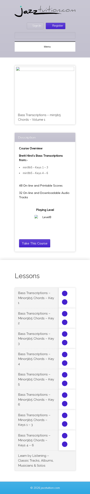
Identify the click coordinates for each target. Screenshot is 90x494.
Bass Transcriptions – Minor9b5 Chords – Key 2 (36, 318)
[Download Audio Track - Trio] (64, 293)
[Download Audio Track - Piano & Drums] (64, 302)
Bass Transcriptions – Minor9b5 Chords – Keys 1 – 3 (34, 420)
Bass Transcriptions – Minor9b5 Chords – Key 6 (36, 399)
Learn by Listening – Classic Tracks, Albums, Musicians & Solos (36, 460)
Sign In (36, 25)
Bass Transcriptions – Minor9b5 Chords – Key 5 (36, 379)
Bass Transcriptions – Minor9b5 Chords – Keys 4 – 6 (34, 440)
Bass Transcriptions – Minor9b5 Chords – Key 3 (36, 339)
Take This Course (35, 243)
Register (57, 25)
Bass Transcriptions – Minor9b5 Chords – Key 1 (36, 298)
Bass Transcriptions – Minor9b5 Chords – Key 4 (36, 359)
